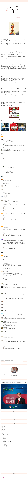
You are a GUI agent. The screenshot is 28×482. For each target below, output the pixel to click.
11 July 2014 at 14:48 (7, 182)
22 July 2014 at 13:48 (10, 347)
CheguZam (4, 182)
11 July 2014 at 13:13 (8, 149)
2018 (3, 430)
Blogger (15, 471)
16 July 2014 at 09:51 (6, 327)
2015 (3, 432)
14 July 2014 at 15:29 (9, 171)
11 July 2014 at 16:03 (6, 195)
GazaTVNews (17, 63)
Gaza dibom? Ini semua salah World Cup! (8, 440)
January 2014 (4, 446)
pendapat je (14, 17)
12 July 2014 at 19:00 (8, 293)
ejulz (3, 263)
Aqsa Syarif (22, 63)
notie (14, 474)
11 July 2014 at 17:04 (8, 203)
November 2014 (5, 435)
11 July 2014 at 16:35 (8, 200)
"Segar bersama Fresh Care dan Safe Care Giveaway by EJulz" (17, 265)
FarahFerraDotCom (5, 324)
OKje (3, 327)
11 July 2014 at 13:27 (8, 162)
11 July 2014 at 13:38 (9, 144)
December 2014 (5, 434)
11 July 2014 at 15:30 (7, 192)
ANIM (3, 195)
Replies (4, 143)
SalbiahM (6, 144)
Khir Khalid (4, 286)
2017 (3, 431)
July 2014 (4, 438)
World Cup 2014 (18, 17)
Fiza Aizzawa (4, 149)
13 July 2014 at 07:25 (8, 310)
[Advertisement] (14, 453)
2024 (3, 425)
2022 (3, 427)
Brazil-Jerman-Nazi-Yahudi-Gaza (7, 441)
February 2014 (5, 445)
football (8, 17)
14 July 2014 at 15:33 (8, 321)
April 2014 (4, 444)
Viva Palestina (14, 63)
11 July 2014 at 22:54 (10, 234)
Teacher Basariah (4, 313)
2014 (3, 433)
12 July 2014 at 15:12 (7, 286)
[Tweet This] (25, 132)
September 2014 (5, 436)
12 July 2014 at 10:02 (7, 270)
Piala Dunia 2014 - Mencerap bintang (7, 442)
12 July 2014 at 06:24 (6, 263)
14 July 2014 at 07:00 (9, 313)
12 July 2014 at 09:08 (7, 267)
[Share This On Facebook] (24, 132)
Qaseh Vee (4, 267)
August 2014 (4, 437)
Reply (3, 137)
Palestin (11, 17)
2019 (3, 429)
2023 (3, 426)
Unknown (4, 192)
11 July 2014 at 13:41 (9, 166)
